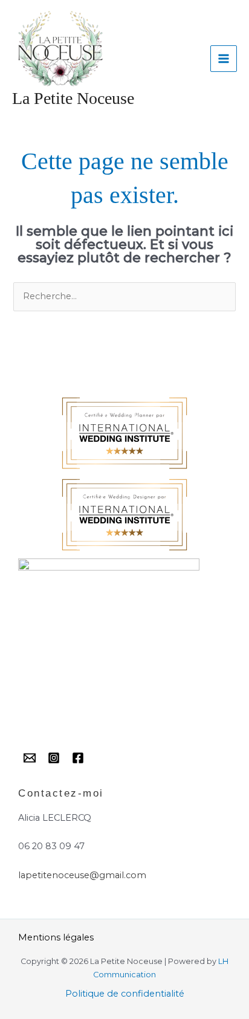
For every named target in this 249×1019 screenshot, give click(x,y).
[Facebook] (78, 758)
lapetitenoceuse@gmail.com (82, 875)
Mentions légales (56, 937)
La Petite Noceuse (73, 98)
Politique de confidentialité (124, 993)
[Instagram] (54, 758)
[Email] (30, 758)
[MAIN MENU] (223, 58)
